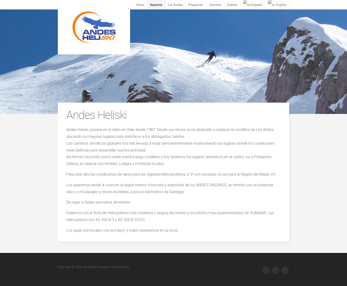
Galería (232, 4)
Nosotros (156, 4)
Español (256, 4)
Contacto (215, 4)
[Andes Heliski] (94, 27)
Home (140, 4)
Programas (195, 4)
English (281, 4)
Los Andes (175, 4)
